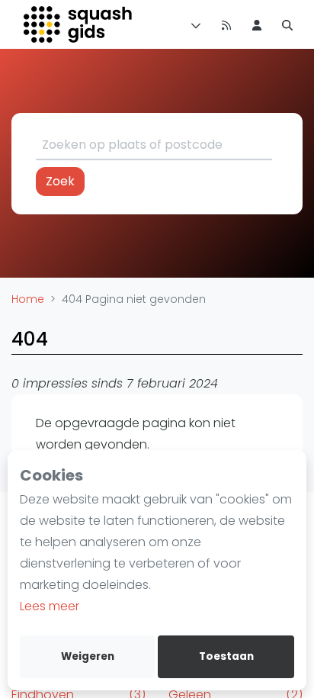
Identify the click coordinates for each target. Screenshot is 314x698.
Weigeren (87, 656)
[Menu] (193, 24)
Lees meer (49, 606)
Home (27, 299)
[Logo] (78, 24)
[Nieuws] (226, 24)
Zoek (60, 181)
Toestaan (226, 656)
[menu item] (257, 24)
